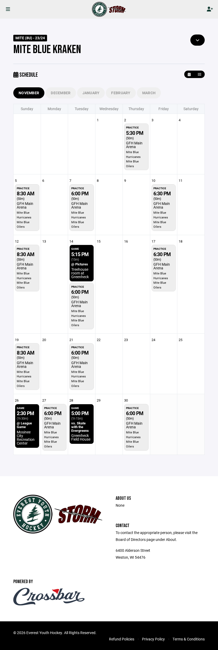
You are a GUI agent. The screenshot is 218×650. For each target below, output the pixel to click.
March (149, 92)
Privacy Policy (153, 639)
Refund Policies (121, 639)
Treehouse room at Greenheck (80, 273)
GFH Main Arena (134, 144)
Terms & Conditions (189, 639)
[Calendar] (189, 74)
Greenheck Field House (80, 437)
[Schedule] (199, 74)
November (29, 92)
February (120, 92)
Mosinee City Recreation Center (26, 437)
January (91, 92)
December (60, 92)
